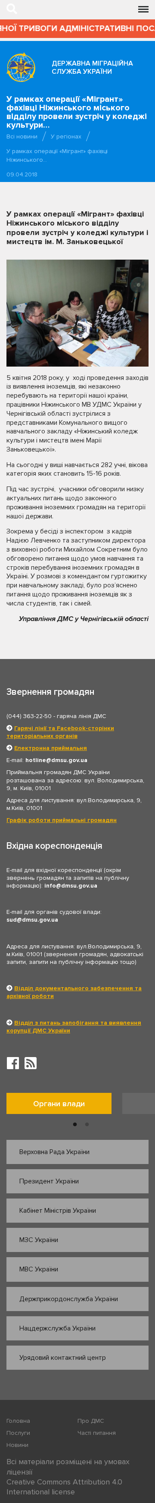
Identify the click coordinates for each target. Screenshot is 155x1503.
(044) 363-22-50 (29, 716)
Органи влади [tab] (59, 1103)
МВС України (38, 1269)
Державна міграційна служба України (92, 67)
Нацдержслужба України (57, 1328)
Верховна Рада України (54, 1152)
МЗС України (38, 1240)
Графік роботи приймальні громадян (61, 820)
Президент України (49, 1181)
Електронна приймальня (50, 748)
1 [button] (75, 1124)
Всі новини (21, 136)
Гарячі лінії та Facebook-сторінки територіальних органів (60, 732)
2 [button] (87, 1124)
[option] (64, 1105)
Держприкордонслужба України (68, 1299)
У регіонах (66, 136)
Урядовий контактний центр (62, 1357)
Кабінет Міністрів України (57, 1210)
